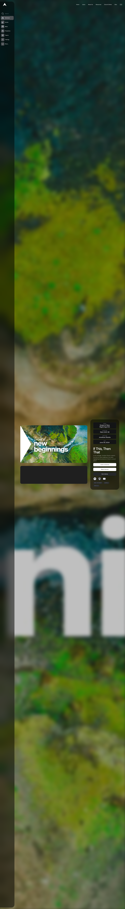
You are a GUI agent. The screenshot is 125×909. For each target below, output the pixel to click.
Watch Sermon (105, 469)
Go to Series (105, 474)
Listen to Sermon (104, 464)
